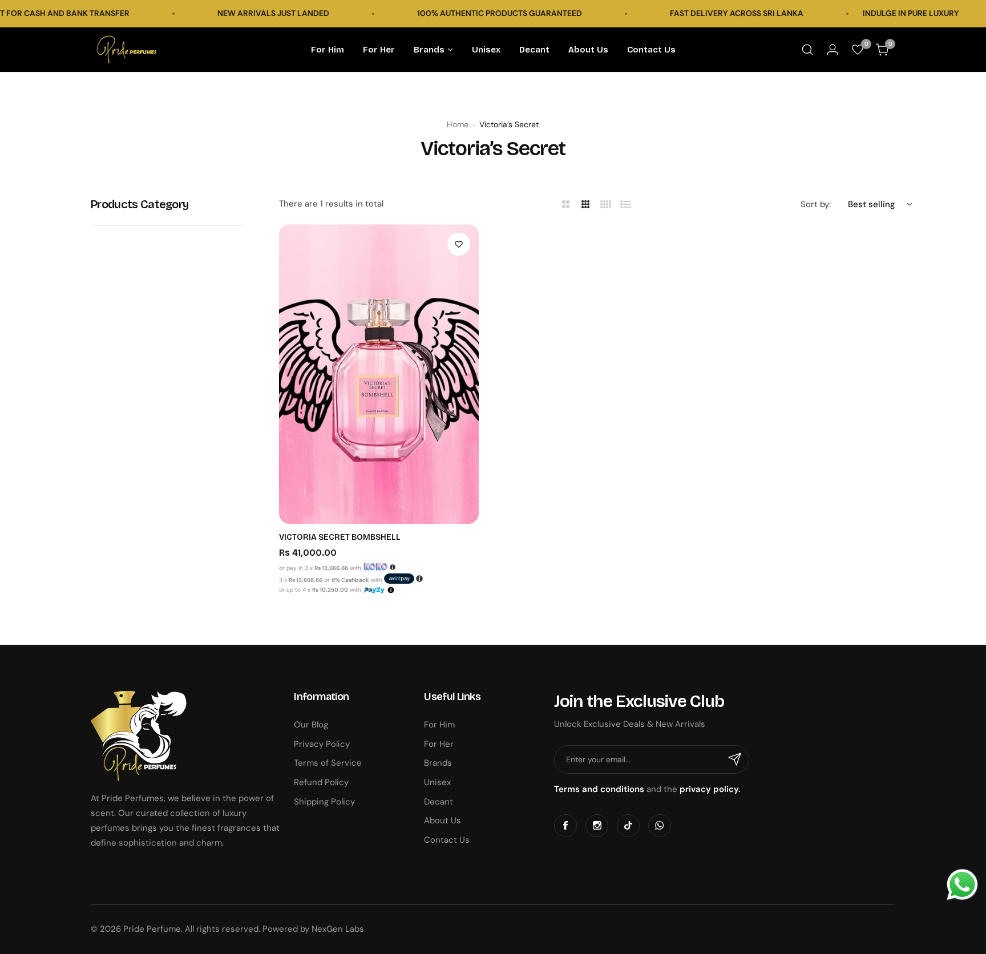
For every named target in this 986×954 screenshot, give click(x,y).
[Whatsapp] (659, 825)
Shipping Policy (324, 801)
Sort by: (816, 204)
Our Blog (311, 724)
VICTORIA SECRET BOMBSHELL (340, 537)
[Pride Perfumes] (127, 49)
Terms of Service (328, 763)
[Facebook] (565, 825)
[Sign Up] (735, 759)
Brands (438, 763)
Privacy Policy (322, 744)
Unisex (437, 782)
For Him (439, 724)
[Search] (807, 49)
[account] (832, 49)
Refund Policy (321, 782)
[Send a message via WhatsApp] (962, 885)
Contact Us (447, 840)
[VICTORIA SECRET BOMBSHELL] (379, 374)
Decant (438, 801)
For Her (439, 744)
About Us (442, 820)
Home (457, 124)
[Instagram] (596, 825)
